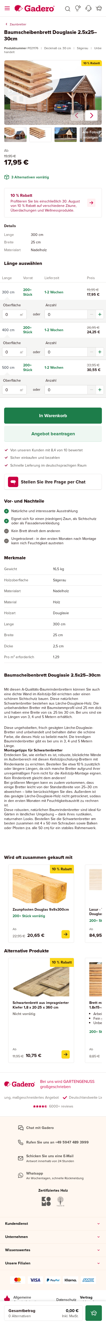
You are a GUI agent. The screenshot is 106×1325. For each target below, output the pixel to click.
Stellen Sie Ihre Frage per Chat (53, 482)
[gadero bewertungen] (7, 1299)
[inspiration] (78, 8)
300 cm (8, 292)
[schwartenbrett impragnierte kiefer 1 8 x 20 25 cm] (65, 1054)
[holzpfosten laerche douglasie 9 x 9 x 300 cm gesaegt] (65, 934)
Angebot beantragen (53, 433)
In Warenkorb (53, 415)
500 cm (8, 367)
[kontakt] (88, 8)
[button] (68, 8)
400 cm (8, 329)
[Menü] (7, 8)
